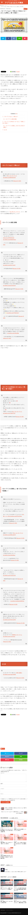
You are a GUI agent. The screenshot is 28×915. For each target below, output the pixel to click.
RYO (6, 869)
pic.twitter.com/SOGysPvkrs (15, 516)
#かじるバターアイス (12, 175)
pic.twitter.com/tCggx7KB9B (9, 674)
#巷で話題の (19, 672)
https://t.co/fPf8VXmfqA (8, 237)
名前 (2, 783)
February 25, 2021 (17, 180)
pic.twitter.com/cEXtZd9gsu (9, 555)
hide (16, 113)
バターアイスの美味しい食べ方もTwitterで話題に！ (14, 126)
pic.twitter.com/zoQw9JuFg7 (9, 285)
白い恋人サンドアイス (15, 211)
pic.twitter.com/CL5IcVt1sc (9, 636)
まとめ (5, 129)
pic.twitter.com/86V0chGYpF (9, 177)
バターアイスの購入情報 (10, 119)
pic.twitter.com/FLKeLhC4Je (9, 575)
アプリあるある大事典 (14, 3)
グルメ (3, 748)
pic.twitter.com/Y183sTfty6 (9, 413)
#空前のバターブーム (17, 634)
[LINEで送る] (13, 71)
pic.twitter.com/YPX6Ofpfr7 (13, 312)
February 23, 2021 (15, 560)
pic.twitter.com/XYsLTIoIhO (9, 265)
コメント (2, 773)
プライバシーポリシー (9, 910)
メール (2, 788)
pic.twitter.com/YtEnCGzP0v (9, 619)
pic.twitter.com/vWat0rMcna (9, 239)
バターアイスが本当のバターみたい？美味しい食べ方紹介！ (14, 122)
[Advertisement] (14, 56)
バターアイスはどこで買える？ (10, 116)
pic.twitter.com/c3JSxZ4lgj (13, 333)
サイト (2, 793)
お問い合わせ (3, 910)
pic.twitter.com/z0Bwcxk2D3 (9, 534)
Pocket (18, 71)
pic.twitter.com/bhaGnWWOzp (17, 601)
